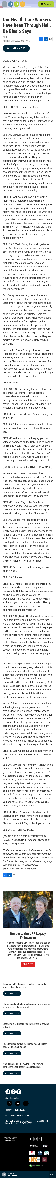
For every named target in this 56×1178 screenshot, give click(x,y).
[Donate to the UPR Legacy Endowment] (28, 909)
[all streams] (52, 1174)
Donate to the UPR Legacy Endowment (28, 936)
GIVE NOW (28, 964)
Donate (47, 4)
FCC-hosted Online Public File (17, 1116)
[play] (4, 1174)
